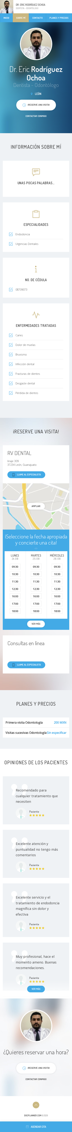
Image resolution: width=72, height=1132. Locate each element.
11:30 (15, 581)
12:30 (15, 589)
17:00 (15, 603)
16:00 (15, 596)
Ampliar (36, 506)
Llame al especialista (29, 474)
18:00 (15, 611)
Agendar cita (38, 1126)
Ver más (36, 988)
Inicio (6, 17)
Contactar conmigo (36, 115)
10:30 (15, 574)
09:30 (15, 566)
